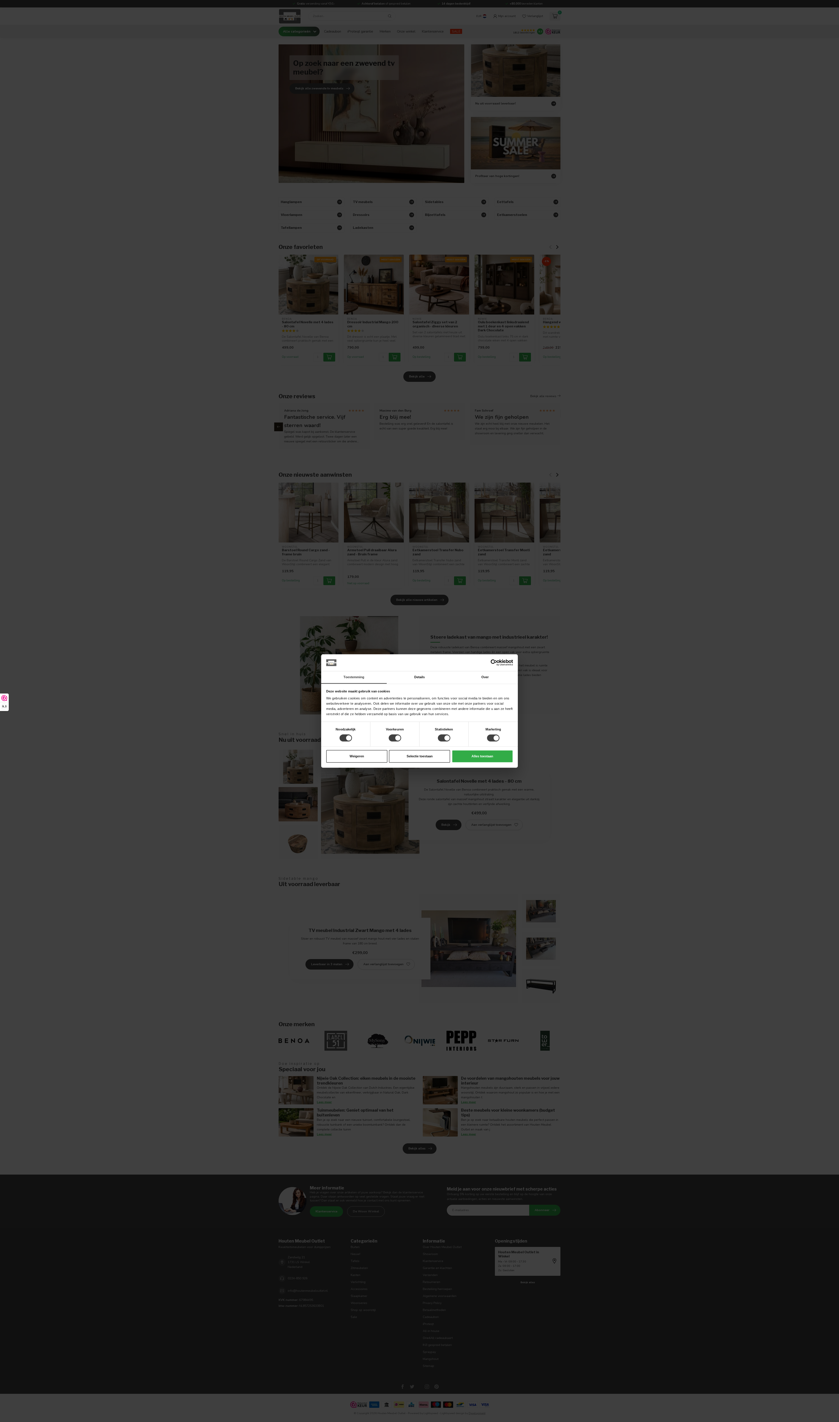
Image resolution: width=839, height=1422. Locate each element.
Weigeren (357, 756)
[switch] (395, 738)
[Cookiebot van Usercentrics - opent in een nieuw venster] (494, 662)
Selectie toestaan (420, 756)
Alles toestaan (482, 756)
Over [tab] (485, 677)
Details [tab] (419, 677)
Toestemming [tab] (353, 677)
